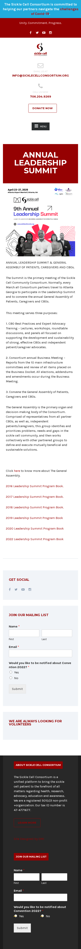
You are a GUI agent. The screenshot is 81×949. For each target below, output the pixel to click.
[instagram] (50, 33)
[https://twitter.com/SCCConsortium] (16, 589)
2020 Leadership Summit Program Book (35, 528)
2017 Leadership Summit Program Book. (35, 497)
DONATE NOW (42, 108)
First (11, 639)
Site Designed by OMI (29, 839)
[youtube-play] (44, 33)
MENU (43, 126)
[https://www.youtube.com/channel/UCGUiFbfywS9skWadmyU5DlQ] (23, 589)
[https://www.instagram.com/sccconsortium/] (30, 589)
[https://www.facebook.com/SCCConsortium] (10, 589)
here (17, 471)
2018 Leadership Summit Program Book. (35, 507)
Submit (17, 689)
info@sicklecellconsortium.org (40, 75)
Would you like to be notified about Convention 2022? (40, 665)
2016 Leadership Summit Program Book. (35, 486)
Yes (16, 672)
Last (44, 639)
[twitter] (37, 33)
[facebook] (30, 33)
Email (14, 647)
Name (14, 626)
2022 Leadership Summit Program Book (35, 539)
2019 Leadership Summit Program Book (34, 518)
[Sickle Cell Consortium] (40, 49)
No (16, 678)
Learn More (27, 822)
